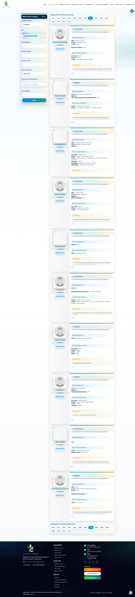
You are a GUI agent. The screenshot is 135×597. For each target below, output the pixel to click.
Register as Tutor (77, 4)
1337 (85, 18)
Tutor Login (119, 4)
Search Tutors (53, 4)
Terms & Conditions (96, 593)
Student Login (129, 4)
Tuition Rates (89, 4)
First (53, 18)
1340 (101, 18)
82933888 (90, 547)
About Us (57, 577)
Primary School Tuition (60, 580)
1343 (58, 21)
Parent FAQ (57, 557)
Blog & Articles (58, 571)
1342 (53, 21)
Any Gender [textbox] (26, 24)
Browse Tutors (92, 573)
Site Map (109, 593)
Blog (111, 4)
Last (69, 21)
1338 (90, 18)
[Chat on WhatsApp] (129, 591)
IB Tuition (57, 587)
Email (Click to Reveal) (94, 551)
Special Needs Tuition (60, 555)
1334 (69, 18)
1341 (106, 18)
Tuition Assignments (101, 4)
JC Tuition (57, 584)
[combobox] (34, 24)
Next (64, 21)
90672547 (97, 547)
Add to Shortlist (60, 48)
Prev (58, 18)
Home (44, 4)
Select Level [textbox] (26, 73)
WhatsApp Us (92, 578)
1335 (74, 18)
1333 (63, 18)
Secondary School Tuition (61, 582)
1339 (96, 18)
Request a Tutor (65, 4)
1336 (79, 18)
